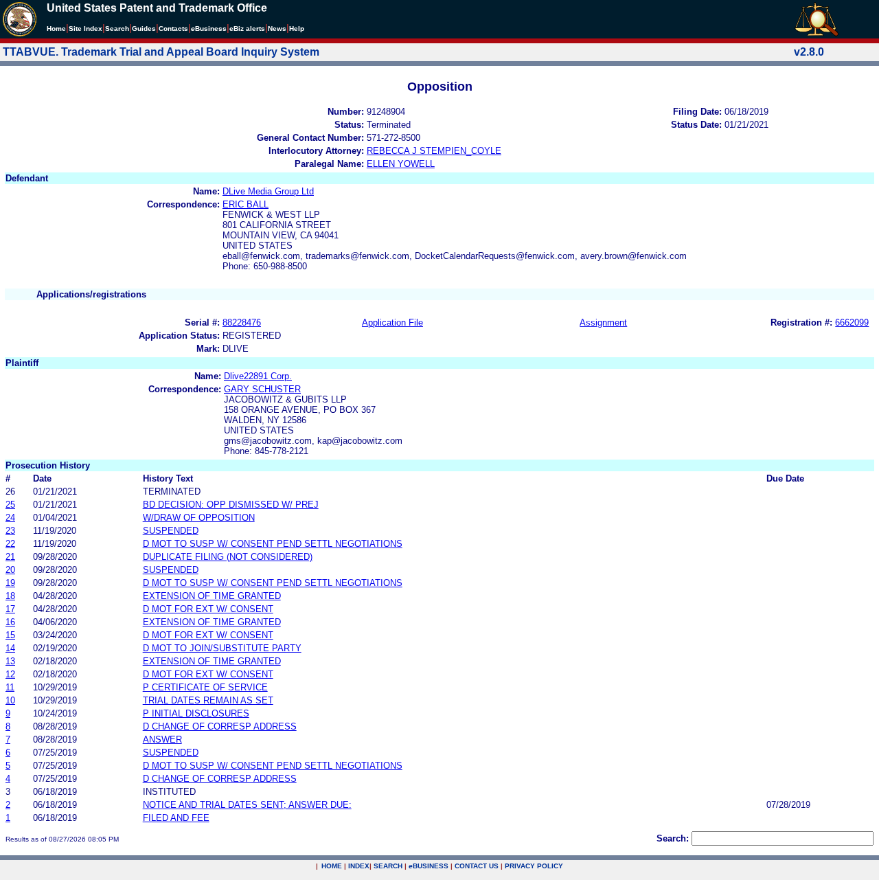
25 (10, 504)
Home (56, 28)
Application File (392, 322)
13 (10, 661)
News (277, 28)
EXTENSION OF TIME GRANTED (212, 596)
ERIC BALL (245, 204)
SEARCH (388, 866)
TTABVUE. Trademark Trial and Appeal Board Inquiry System (161, 52)
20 (10, 570)
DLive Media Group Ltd (268, 191)
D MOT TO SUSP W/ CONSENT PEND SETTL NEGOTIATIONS (272, 544)
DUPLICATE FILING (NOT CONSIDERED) (227, 557)
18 (10, 596)
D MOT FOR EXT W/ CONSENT (208, 609)
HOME (331, 866)
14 (10, 648)
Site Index (85, 28)
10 (10, 700)
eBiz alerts (247, 28)
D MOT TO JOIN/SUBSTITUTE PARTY (222, 648)
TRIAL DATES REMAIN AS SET (208, 700)
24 (10, 517)
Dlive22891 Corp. (258, 376)
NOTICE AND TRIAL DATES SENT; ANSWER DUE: (247, 805)
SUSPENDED (170, 531)
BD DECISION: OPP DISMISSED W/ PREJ (231, 504)
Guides (144, 28)
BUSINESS (428, 866)
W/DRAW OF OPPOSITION (199, 517)
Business (209, 28)
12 (10, 674)
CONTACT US (477, 866)
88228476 (241, 322)
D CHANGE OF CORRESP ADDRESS (220, 726)
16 (10, 622)
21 (10, 557)
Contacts (173, 28)
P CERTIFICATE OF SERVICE (205, 687)
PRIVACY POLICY (534, 866)
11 (9, 687)
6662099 (852, 322)
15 (10, 635)
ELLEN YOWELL (401, 164)
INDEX (358, 866)
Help (296, 28)
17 (10, 609)
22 (10, 544)
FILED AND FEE (176, 818)
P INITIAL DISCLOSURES (196, 713)
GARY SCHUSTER (262, 389)
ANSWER (162, 739)
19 (10, 583)
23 (10, 531)
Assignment (603, 322)
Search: (673, 838)
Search (117, 28)
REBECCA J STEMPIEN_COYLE (434, 151)
